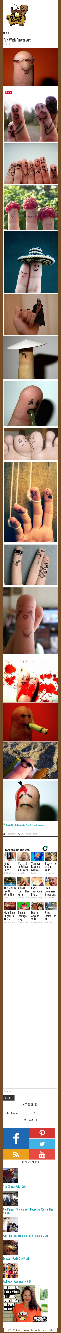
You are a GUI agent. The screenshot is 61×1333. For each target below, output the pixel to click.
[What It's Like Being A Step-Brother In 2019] (30, 1224)
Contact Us (35, 1330)
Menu (6, 33)
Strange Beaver (22, 1330)
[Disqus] (30, 967)
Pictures (12, 834)
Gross (30, 834)
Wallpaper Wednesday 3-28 (17, 1281)
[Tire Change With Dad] (30, 1175)
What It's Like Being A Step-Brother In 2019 (26, 1235)
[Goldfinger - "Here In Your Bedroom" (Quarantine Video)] (30, 1198)
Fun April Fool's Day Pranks (17, 1258)
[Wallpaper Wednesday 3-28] (30, 1270)
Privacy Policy (48, 1330)
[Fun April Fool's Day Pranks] (30, 1247)
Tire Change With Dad (14, 1186)
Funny (8, 834)
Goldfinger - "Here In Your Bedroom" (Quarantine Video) (28, 1211)
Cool (22, 834)
